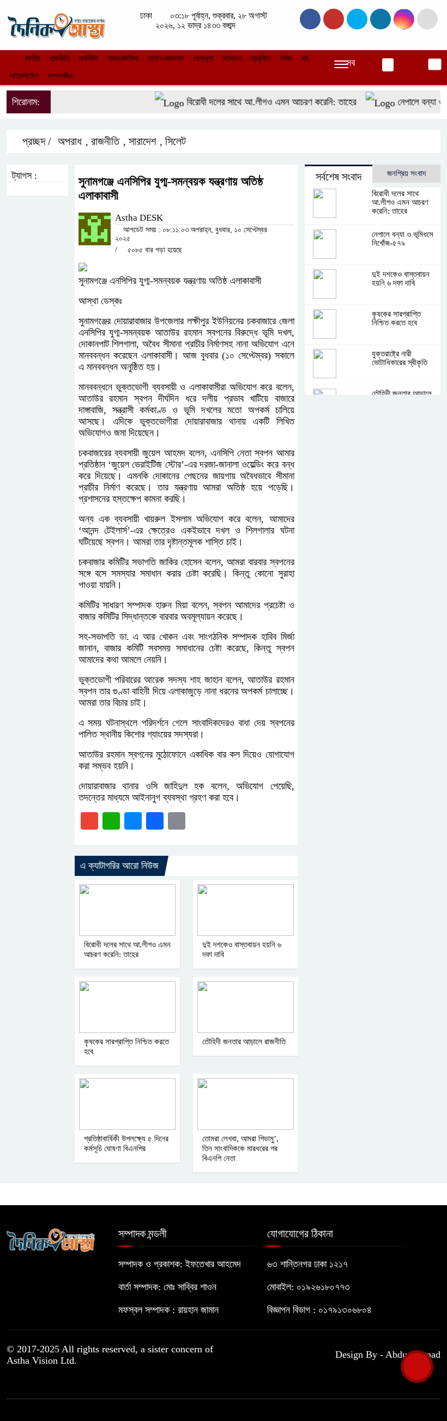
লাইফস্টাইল (24, 76)
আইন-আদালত (166, 59)
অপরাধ (70, 141)
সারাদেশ (142, 141)
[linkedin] (380, 19)
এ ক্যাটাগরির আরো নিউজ (119, 865)
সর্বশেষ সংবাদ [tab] (338, 177)
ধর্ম (304, 59)
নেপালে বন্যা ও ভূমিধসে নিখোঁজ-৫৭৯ (402, 238)
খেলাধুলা (203, 59)
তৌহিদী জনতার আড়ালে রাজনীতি (244, 1041)
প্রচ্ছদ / (35, 141)
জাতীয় (32, 59)
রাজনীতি (60, 59)
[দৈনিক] (56, 24)
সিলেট (175, 141)
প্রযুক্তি (260, 59)
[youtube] (404, 19)
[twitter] (333, 19)
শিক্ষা (286, 59)
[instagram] (357, 19)
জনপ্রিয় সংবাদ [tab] (406, 173)
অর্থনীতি (89, 59)
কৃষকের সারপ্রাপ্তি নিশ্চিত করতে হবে (396, 318)
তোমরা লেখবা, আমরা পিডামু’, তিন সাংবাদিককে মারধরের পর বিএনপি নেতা (240, 1148)
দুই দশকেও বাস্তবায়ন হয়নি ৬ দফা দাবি (401, 278)
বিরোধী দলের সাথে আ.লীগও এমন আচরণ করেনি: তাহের (258, 101)
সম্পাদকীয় (60, 76)
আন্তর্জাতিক (123, 59)
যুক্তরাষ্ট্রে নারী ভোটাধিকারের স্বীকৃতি (399, 358)
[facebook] (310, 19)
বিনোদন (231, 59)
